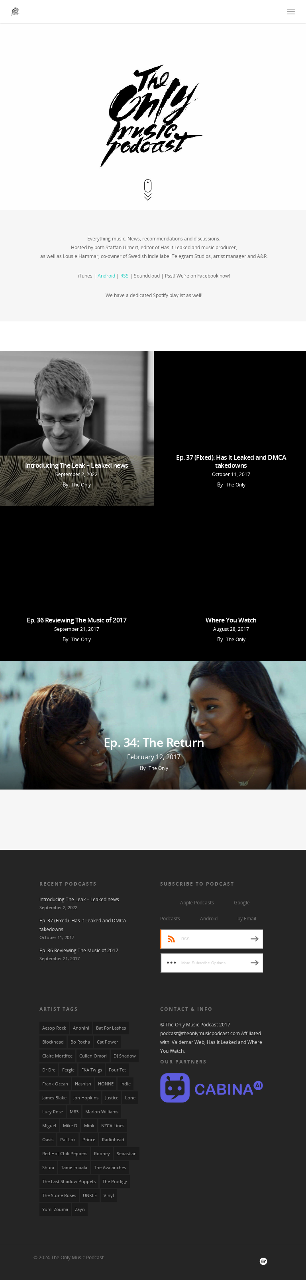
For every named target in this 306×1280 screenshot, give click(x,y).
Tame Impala (74, 1167)
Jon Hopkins (85, 1098)
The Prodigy (114, 1181)
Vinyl (109, 1195)
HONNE (106, 1084)
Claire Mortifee (57, 1056)
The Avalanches (110, 1167)
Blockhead (53, 1042)
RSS (124, 275)
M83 (74, 1112)
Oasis (47, 1139)
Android (106, 275)
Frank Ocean (55, 1084)
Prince (88, 1139)
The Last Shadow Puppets (69, 1181)
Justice (111, 1098)
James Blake (54, 1098)
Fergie (68, 1070)
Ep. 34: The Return (154, 742)
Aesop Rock (54, 1028)
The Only (81, 484)
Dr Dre (48, 1070)
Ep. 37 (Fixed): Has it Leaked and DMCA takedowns (231, 461)
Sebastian (127, 1153)
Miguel (49, 1125)
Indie (125, 1084)
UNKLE (90, 1195)
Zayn (80, 1209)
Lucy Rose (52, 1112)
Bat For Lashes (111, 1028)
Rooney (102, 1153)
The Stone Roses (59, 1195)
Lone (130, 1098)
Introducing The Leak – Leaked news (76, 465)
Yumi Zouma (55, 1209)
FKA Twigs (91, 1070)
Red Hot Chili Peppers (64, 1153)
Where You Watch (231, 620)
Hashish (83, 1084)
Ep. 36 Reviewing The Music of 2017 (76, 620)
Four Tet (117, 1070)
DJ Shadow (125, 1056)
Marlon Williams (101, 1112)
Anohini (81, 1028)
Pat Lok (68, 1139)
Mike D (70, 1125)
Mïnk (89, 1125)
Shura (48, 1167)
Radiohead (113, 1139)
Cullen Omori (93, 1056)
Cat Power (107, 1042)
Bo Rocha (80, 1042)
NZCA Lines (112, 1125)
